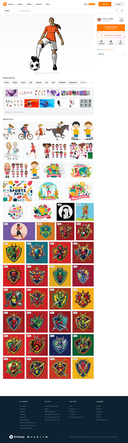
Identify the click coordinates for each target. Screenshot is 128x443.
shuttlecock (85, 82)
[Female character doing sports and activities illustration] (19, 231)
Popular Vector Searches (52, 414)
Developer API (24, 420)
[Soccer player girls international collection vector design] (54, 151)
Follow (121, 21)
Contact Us (72, 409)
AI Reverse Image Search (28, 423)
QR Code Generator (26, 428)
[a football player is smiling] (85, 212)
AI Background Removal (27, 425)
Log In (118, 4)
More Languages (101, 420)
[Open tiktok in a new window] (40, 437)
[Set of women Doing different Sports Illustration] (36, 130)
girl (46, 82)
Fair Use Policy (113, 437)
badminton (73, 82)
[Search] (117, 10)
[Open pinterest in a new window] (37, 437)
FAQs (70, 406)
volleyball (62, 82)
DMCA (47, 409)
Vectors (10, 4)
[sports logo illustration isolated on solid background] (46, 231)
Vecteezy (22, 409)
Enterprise (23, 414)
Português (99, 412)
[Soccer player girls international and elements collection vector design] (81, 151)
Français (99, 417)
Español (98, 409)
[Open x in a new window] (43, 437)
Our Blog (72, 414)
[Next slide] (91, 82)
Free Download (111, 28)
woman (38, 82)
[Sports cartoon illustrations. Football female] (35, 170)
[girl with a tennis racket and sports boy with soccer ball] (12, 151)
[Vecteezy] (5, 4)
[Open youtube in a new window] (46, 437)
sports (23, 82)
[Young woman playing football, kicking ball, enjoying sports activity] (31, 151)
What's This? (110, 49)
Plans (86, 4)
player (15, 82)
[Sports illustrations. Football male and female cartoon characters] (82, 130)
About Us (72, 412)
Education (23, 417)
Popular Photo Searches (52, 417)
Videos (29, 4)
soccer (7, 82)
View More (85, 103)
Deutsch (98, 414)
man (53, 82)
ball (31, 82)
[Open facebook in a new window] (28, 437)
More (47, 4)
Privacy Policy (104, 437)
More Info (101, 54)
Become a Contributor (76, 417)
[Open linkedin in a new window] (34, 437)
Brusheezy (23, 406)
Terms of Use (94, 437)
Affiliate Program (50, 412)
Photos (20, 4)
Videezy (22, 412)
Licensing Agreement (51, 406)
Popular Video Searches (52, 420)
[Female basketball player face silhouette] (65, 212)
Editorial (38, 4)
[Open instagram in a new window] (31, 437)
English (98, 406)
